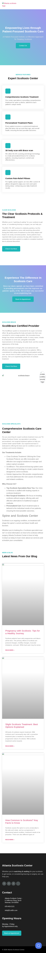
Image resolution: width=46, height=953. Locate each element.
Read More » (9, 650)
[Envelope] (18, 884)
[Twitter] (9, 884)
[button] (43, 4)
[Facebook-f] (4, 884)
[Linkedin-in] (13, 884)
